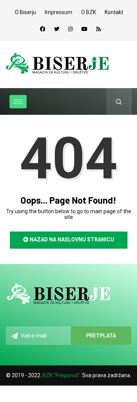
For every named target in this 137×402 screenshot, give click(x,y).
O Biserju (25, 12)
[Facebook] (42, 29)
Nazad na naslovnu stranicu (71, 239)
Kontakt (114, 12)
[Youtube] (84, 29)
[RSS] (98, 29)
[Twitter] (56, 29)
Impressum (58, 12)
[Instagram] (70, 29)
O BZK (88, 12)
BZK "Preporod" (61, 375)
